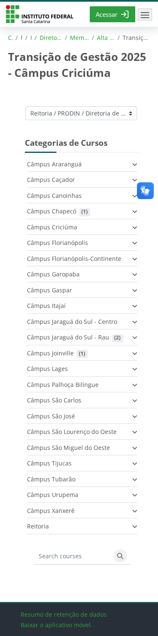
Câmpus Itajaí (46, 306)
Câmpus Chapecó (51, 211)
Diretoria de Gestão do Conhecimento (51, 38)
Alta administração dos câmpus (106, 38)
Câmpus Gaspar (49, 290)
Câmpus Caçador (51, 180)
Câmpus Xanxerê (51, 511)
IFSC (39, 14)
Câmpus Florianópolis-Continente (74, 259)
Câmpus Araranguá (54, 164)
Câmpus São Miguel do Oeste (68, 448)
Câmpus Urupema (52, 495)
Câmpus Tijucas (49, 463)
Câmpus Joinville (50, 353)
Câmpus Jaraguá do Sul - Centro (72, 322)
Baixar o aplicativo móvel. (56, 625)
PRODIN (31, 38)
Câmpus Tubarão (51, 479)
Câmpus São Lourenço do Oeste (72, 432)
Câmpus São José (51, 416)
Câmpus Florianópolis (57, 243)
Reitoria (21, 38)
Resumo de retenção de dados (64, 614)
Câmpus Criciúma (52, 227)
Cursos (10, 38)
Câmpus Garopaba (53, 274)
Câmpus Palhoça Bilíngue (63, 385)
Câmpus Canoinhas (54, 196)
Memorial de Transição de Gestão (79, 38)
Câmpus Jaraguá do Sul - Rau (68, 337)
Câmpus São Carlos (54, 400)
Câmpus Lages (47, 369)
